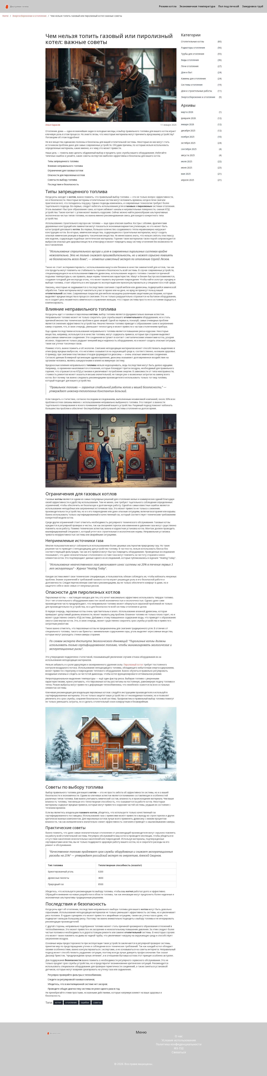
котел (58, 1002)
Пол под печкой (228, 6)
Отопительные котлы (201, 41)
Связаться (179, 1052)
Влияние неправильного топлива (65, 165)
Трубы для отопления (201, 53)
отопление (71, 1002)
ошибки (85, 1002)
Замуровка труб (252, 6)
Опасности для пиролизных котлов (66, 175)
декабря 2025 (201, 130)
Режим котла (167, 6)
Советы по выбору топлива (62, 179)
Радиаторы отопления (201, 47)
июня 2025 (201, 167)
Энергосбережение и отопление (29, 15)
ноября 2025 (201, 136)
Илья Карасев (52, 124)
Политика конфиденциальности (178, 1044)
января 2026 (201, 124)
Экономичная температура (197, 6)
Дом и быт (201, 72)
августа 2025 (201, 155)
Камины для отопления (201, 78)
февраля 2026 (201, 118)
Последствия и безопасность (63, 184)
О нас (179, 1036)
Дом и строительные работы (201, 90)
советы (97, 1002)
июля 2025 (201, 161)
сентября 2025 (201, 149)
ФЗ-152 (178, 1048)
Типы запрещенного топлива (63, 161)
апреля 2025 (201, 179)
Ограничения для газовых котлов (65, 170)
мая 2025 (201, 173)
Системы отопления (201, 84)
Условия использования (179, 1040)
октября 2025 (201, 142)
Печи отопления (201, 66)
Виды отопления (201, 60)
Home (5, 15)
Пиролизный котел (133, 664)
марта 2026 (201, 112)
